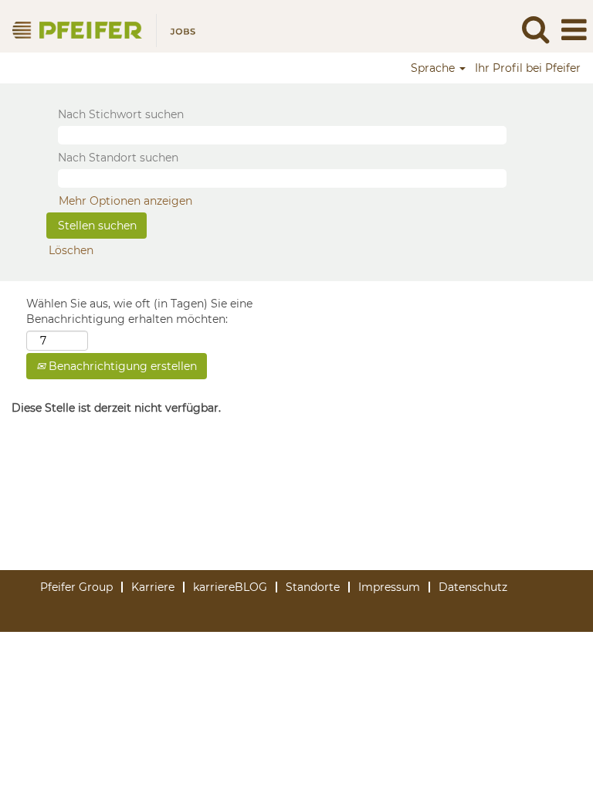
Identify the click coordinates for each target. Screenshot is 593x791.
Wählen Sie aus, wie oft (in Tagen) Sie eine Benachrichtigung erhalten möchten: (139, 311)
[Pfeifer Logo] (103, 29)
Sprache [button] (434, 68)
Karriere (153, 587)
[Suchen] (535, 29)
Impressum (389, 587)
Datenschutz (473, 587)
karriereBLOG (230, 587)
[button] (573, 30)
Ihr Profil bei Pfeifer (528, 68)
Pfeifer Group (76, 587)
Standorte (313, 587)
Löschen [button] (71, 250)
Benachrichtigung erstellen (121, 366)
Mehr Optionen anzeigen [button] (125, 201)
